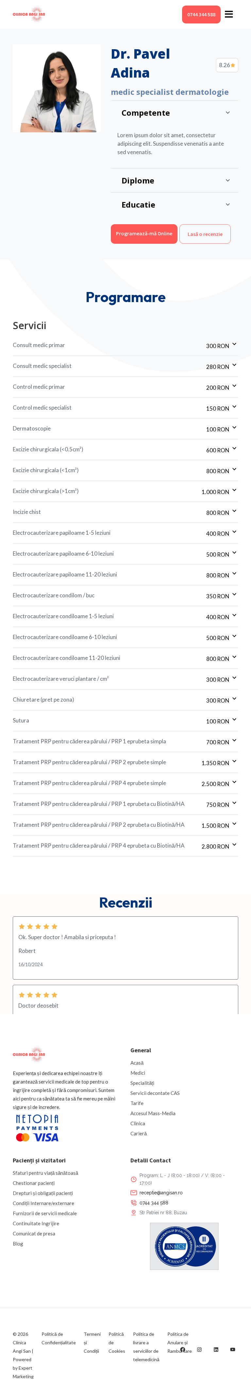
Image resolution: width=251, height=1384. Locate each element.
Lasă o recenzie (205, 234)
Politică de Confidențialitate (59, 1338)
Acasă (136, 1063)
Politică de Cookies (117, 1342)
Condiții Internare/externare (43, 1203)
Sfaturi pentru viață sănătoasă (45, 1173)
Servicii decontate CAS (155, 1093)
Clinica (137, 1123)
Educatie (138, 204)
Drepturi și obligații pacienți (43, 1193)
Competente (146, 112)
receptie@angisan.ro (161, 1192)
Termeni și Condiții (92, 1342)
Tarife (136, 1103)
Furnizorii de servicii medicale (45, 1213)
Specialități (142, 1083)
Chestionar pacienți (34, 1183)
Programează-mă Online (144, 233)
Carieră (138, 1133)
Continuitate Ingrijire (36, 1223)
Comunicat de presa (34, 1233)
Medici (137, 1073)
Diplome (138, 180)
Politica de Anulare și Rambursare (179, 1342)
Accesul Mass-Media (153, 1113)
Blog (18, 1243)
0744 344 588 (201, 14)
